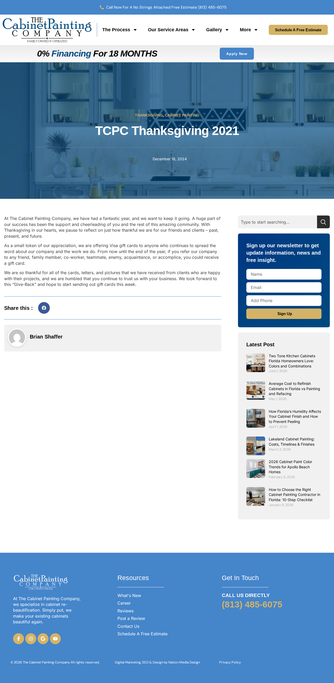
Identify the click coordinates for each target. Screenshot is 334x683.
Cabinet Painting (182, 115)
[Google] (43, 638)
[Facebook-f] (18, 638)
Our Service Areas (168, 29)
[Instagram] (30, 638)
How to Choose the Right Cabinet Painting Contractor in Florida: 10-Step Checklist (294, 494)
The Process (116, 29)
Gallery (214, 29)
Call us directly (246, 595)
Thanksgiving (149, 115)
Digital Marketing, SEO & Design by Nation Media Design (157, 662)
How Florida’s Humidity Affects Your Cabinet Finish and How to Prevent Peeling (295, 416)
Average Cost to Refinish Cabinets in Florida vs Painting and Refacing (294, 388)
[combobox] (277, 222)
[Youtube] (55, 638)
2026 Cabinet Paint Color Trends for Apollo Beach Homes (290, 466)
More (245, 29)
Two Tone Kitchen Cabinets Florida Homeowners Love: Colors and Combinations (292, 361)
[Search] (323, 222)
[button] (44, 308)
